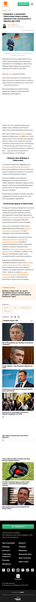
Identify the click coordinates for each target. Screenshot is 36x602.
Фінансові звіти (25, 554)
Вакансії (22, 543)
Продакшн (6, 564)
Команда (6, 547)
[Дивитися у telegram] (13, 570)
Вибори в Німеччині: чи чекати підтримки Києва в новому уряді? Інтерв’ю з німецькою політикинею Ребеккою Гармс (16, 293)
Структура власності (6, 555)
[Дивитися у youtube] (18, 570)
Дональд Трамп (25, 307)
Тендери (22, 547)
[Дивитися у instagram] (8, 570)
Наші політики (25, 558)
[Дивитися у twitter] (22, 570)
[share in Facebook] (12, 317)
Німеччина (7, 311)
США (14, 307)
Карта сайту (24, 562)
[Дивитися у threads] (32, 570)
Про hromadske (8, 543)
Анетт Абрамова (13, 25)
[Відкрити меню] (32, 4)
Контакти (6, 550)
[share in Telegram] (19, 317)
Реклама (5, 560)
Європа (6, 307)
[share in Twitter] (15, 317)
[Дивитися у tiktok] (27, 570)
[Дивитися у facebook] (3, 570)
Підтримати (23, 4)
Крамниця (23, 550)
